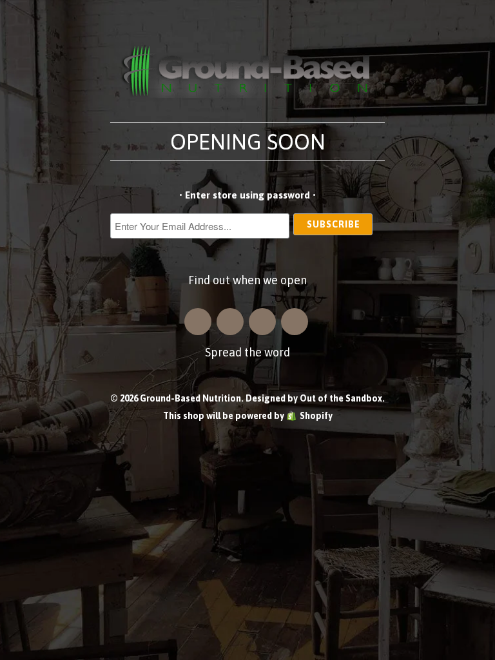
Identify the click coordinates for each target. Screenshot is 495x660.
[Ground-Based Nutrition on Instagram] (197, 321)
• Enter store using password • (247, 194)
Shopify (316, 416)
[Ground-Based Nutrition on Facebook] (230, 321)
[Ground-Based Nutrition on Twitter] (262, 321)
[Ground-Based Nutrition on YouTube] (294, 321)
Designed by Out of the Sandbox (314, 398)
